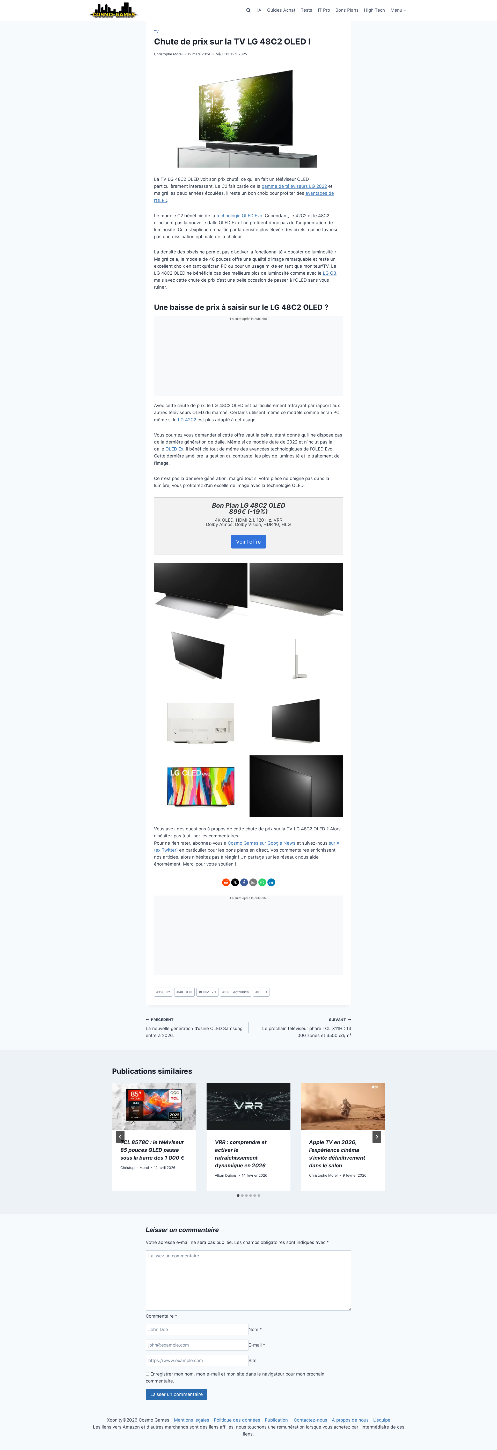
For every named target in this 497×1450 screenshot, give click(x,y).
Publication (276, 1420)
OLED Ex (174, 449)
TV (156, 31)
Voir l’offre (248, 542)
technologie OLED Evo (239, 215)
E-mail (256, 1345)
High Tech (374, 10)
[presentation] (154, 1106)
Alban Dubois (226, 1175)
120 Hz (163, 992)
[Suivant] (376, 1137)
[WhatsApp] (262, 882)
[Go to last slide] (120, 1137)
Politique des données (237, 1420)
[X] (235, 882)
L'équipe (381, 1420)
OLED (261, 992)
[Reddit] (226, 882)
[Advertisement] (248, 359)
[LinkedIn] (271, 882)
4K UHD (184, 992)
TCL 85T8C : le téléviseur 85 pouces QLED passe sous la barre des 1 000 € (152, 1150)
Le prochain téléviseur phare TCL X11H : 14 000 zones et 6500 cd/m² (306, 1028)
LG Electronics (235, 992)
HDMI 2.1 (207, 992)
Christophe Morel (168, 54)
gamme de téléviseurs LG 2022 (294, 186)
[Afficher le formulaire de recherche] (248, 10)
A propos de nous (350, 1420)
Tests (306, 10)
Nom (255, 1329)
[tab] (238, 1195)
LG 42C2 (187, 419)
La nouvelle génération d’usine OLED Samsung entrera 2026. (194, 1028)
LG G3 (329, 273)
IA (259, 10)
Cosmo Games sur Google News (261, 843)
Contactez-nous (310, 1420)
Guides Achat (281, 10)
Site (252, 1360)
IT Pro (324, 10)
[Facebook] (244, 882)
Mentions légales (191, 1420)
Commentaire (161, 1316)
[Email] (253, 882)
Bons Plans (347, 10)
